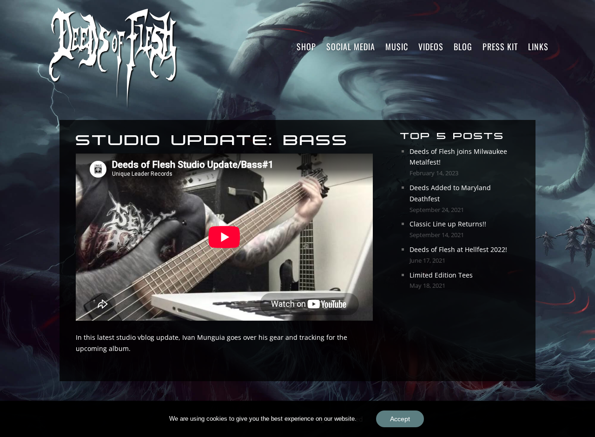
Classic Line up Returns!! (448, 223)
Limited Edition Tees (441, 275)
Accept (400, 419)
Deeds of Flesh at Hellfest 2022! (458, 249)
